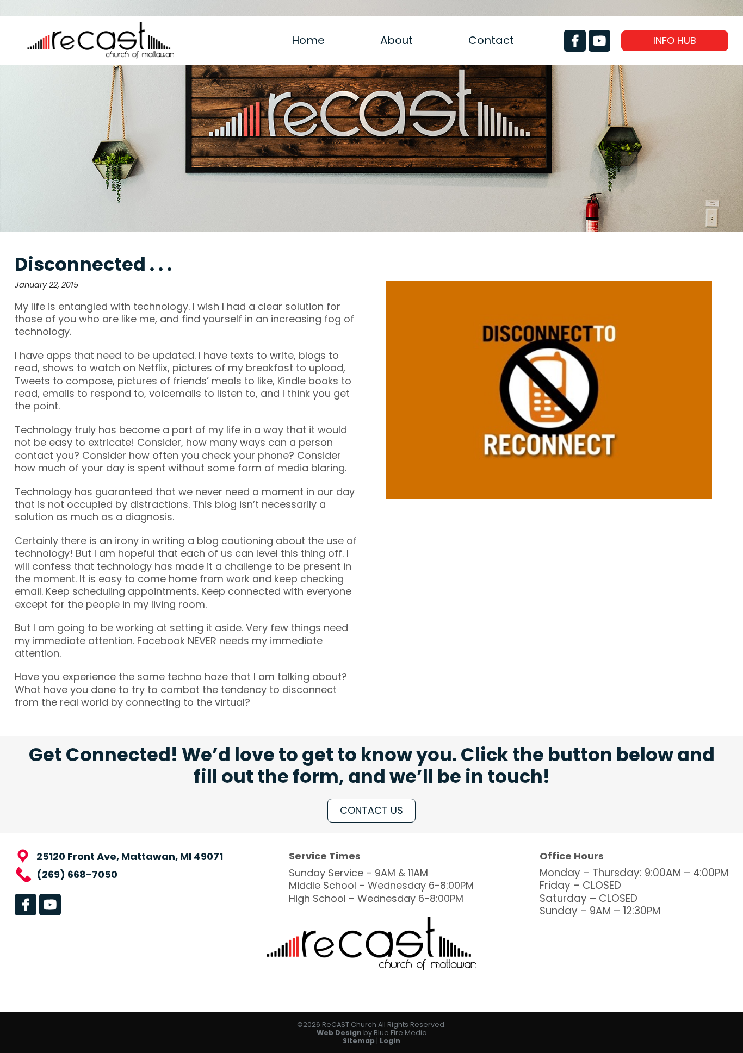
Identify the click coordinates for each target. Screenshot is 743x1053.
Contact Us (371, 810)
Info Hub (674, 40)
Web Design (339, 1032)
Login (390, 1040)
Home (308, 40)
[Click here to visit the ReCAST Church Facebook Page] (575, 41)
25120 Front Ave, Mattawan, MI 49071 (129, 856)
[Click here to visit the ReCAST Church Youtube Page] (599, 41)
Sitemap (359, 1040)
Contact (491, 40)
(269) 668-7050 (76, 874)
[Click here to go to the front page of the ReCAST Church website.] (100, 55)
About (396, 40)
